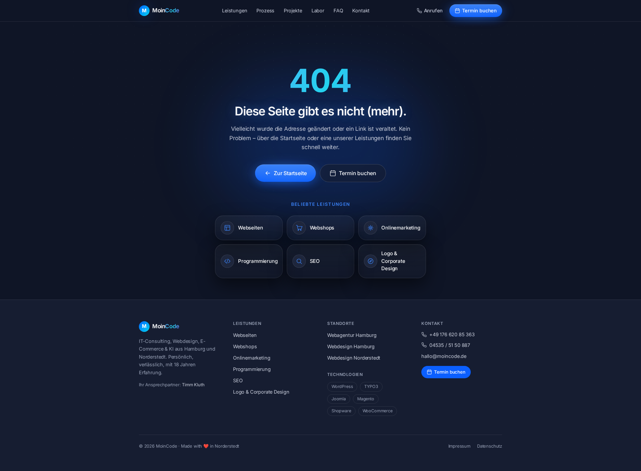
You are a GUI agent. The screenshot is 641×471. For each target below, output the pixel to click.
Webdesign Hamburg (351, 346)
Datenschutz (489, 446)
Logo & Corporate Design (261, 392)
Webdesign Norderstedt (353, 358)
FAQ (338, 10)
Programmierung (252, 369)
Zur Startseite (290, 173)
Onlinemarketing (251, 358)
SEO (237, 380)
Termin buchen (479, 10)
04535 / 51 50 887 (449, 345)
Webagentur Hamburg (352, 335)
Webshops (245, 346)
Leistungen (234, 10)
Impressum (459, 446)
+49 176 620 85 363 (452, 334)
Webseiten (244, 335)
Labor (317, 10)
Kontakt (361, 10)
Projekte (293, 10)
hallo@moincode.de (443, 356)
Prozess (265, 10)
